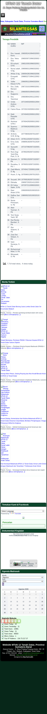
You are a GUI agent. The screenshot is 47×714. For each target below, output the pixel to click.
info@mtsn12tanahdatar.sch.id (33, 653)
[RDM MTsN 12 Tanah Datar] (24, 518)
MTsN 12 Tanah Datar (23, 3)
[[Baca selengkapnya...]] (12, 314)
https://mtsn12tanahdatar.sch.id (26, 655)
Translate (18, 513)
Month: (4, 575)
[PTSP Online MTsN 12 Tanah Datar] (23, 35)
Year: (4, 579)
